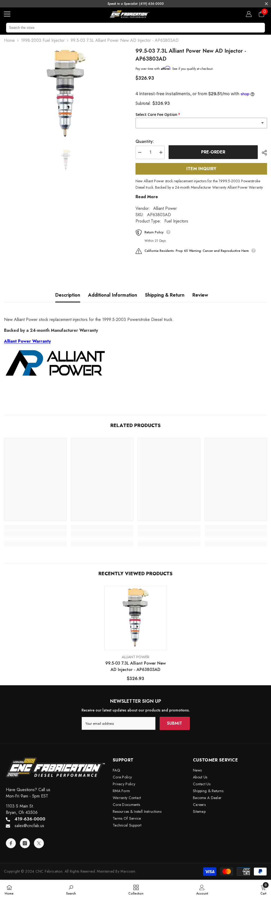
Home (9, 40)
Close (266, 4)
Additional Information (112, 295)
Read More (147, 197)
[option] (66, 93)
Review (200, 295)
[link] (35, 534)
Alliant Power (165, 208)
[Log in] (249, 14)
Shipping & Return (164, 295)
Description (67, 295)
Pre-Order (213, 152)
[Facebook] (11, 843)
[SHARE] (262, 152)
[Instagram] (25, 843)
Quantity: (145, 141)
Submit (174, 723)
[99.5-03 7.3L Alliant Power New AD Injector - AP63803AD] (136, 617)
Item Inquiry (201, 169)
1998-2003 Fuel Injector (43, 40)
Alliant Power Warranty (27, 341)
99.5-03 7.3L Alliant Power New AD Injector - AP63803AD (135, 666)
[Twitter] (39, 843)
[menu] (7, 14)
